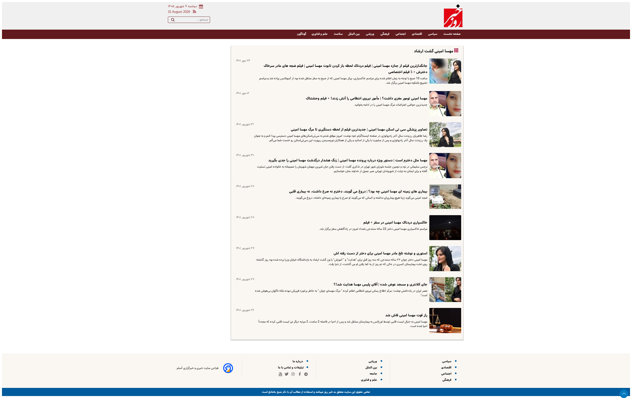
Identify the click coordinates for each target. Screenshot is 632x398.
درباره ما (298, 361)
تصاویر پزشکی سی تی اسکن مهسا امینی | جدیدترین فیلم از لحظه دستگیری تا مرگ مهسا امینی (359, 129)
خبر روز (328, 392)
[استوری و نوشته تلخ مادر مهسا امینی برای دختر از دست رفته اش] (444, 258)
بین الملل (354, 34)
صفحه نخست (452, 34)
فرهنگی (385, 34)
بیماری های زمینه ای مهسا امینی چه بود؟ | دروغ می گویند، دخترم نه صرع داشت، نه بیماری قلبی (358, 191)
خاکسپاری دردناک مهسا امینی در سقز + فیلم (395, 222)
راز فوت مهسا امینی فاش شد (406, 315)
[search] (173, 20)
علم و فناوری (320, 34)
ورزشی (370, 34)
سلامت (338, 34)
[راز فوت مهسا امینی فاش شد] (444, 320)
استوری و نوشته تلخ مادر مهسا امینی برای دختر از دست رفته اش (380, 253)
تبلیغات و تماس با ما (291, 367)
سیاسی (433, 34)
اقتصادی (417, 34)
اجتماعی (400, 34)
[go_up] (624, 394)
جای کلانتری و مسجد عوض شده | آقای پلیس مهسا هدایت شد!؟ (380, 284)
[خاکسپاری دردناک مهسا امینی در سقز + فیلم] (444, 227)
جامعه (374, 374)
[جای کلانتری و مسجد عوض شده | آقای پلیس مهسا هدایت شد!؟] (444, 289)
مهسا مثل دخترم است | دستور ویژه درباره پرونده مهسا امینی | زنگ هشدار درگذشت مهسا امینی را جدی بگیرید (347, 160)
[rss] (193, 12)
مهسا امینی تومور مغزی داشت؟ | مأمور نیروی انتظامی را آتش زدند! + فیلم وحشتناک (366, 98)
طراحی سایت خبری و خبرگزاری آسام (198, 368)
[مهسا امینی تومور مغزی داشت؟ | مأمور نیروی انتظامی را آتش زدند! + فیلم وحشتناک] (444, 103)
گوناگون (301, 34)
